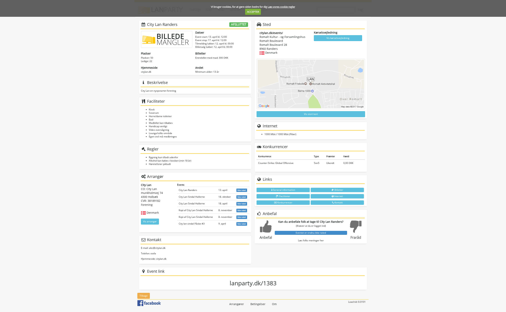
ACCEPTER (253, 11)
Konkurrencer (284, 202)
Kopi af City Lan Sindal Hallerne (196, 210)
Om (274, 304)
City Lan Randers (188, 190)
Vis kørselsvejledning (338, 38)
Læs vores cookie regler (281, 6)
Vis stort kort (311, 114)
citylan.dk (146, 71)
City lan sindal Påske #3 (192, 223)
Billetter (338, 190)
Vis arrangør (150, 221)
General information (283, 190)
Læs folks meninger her (311, 240)
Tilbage (144, 295)
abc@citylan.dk (157, 248)
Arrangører (236, 304)
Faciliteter (284, 196)
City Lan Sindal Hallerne (192, 196)
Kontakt (338, 202)
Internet (338, 196)
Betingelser (257, 304)
